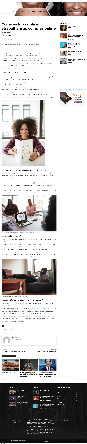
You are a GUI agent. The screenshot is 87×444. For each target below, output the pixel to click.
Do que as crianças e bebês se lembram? (14, 351)
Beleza (27, 11)
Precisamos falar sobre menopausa (45, 351)
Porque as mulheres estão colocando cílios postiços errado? (22, 404)
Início (2, 18)
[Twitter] (83, 1)
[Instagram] (81, 1)
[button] (84, 11)
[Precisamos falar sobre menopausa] (63, 53)
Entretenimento (42, 11)
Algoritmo (7, 325)
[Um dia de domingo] (63, 28)
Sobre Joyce (71, 11)
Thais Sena (8, 35)
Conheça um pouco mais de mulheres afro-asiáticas (29, 374)
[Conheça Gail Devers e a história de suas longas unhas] (12, 398)
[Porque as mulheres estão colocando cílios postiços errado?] (12, 404)
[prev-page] (2, 379)
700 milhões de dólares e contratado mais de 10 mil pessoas (42, 308)
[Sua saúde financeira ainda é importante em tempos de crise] (47, 365)
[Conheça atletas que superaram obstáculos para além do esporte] (63, 45)
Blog (63, 11)
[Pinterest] (8, 39)
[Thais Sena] (3, 35)
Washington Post (7, 239)
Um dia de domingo (73, 26)
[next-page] (4, 379)
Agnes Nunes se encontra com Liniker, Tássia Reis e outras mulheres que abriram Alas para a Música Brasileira (76, 36)
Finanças (6, 18)
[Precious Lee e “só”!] (10, 365)
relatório (13, 92)
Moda (33, 11)
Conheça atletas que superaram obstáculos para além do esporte (75, 45)
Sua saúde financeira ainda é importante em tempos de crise (47, 374)
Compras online (13, 325)
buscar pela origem (20, 252)
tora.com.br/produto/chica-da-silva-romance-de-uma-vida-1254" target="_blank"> (72, 90)
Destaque (70, 62)
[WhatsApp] (11, 39)
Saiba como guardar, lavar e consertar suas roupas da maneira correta (20, 68)
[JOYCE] (43, 6)
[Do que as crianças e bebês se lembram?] (63, 61)
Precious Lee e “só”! (9, 373)
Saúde (21, 11)
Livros (51, 11)
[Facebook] (78, 1)
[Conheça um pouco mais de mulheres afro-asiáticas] (29, 365)
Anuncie (58, 11)
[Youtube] (85, 1)
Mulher (15, 11)
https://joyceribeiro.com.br (16, 339)
